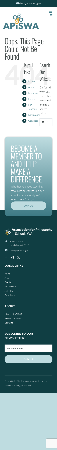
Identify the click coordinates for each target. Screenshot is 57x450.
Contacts (33, 120)
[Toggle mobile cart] (50, 15)
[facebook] (6, 257)
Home (31, 81)
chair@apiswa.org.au (30, 3)
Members (33, 92)
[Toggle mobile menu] (50, 11)
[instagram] (12, 257)
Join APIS (9, 290)
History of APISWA (13, 314)
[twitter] (18, 257)
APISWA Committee (14, 318)
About (31, 87)
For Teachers (10, 286)
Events (31, 98)
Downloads (34, 114)
